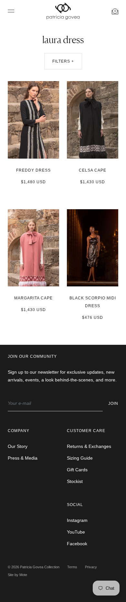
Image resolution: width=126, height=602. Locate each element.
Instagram (77, 520)
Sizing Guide (80, 458)
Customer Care (86, 430)
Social (75, 504)
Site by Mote (17, 575)
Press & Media (22, 458)
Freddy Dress (33, 170)
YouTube (76, 532)
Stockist (75, 481)
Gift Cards (77, 469)
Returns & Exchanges (89, 446)
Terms (72, 567)
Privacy (91, 567)
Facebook (77, 543)
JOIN (113, 403)
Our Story (17, 446)
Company (18, 430)
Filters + (63, 61)
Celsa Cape (92, 170)
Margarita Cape (33, 298)
